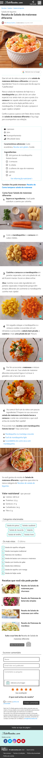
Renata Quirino (11, 23)
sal (9, 175)
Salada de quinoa (13, 525)
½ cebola (12, 165)
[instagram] (14, 741)
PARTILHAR (33, 4)
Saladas (9, 8)
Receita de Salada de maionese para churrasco (29, 589)
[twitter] (10, 741)
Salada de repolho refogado (15, 547)
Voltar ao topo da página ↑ (21, 727)
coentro (11, 172)
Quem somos (30, 750)
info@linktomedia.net (30, 718)
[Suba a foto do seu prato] (28, 644)
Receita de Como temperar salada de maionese (19, 186)
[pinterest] (23, 741)
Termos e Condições (19, 753)
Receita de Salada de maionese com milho (29, 612)
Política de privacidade (33, 753)
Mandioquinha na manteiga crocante (19, 434)
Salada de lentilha (14, 534)
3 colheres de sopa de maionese (21, 168)
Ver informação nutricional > (22, 178)
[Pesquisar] (39, 3)
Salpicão (30, 530)
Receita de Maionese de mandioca (31, 624)
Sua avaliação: (21, 693)
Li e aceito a (11, 702)
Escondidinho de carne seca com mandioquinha (17, 442)
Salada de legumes (18, 8)
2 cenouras (12, 161)
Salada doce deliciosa (12, 565)
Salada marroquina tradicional (15, 551)
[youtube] (19, 741)
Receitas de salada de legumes (18, 485)
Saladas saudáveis (28, 525)
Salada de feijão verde (13, 573)
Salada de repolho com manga (16, 569)
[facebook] (5, 741)
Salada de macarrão (16, 530)
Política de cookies (8, 756)
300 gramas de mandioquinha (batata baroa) (19, 157)
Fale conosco (7, 753)
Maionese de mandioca (13, 554)
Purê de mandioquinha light (16, 437)
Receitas (3, 8)
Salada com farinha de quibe (15, 562)
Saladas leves (29, 534)
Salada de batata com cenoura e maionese (20, 558)
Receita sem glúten (20, 147)
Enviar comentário (31, 702)
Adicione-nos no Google (32, 72)
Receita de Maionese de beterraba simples (31, 599)
